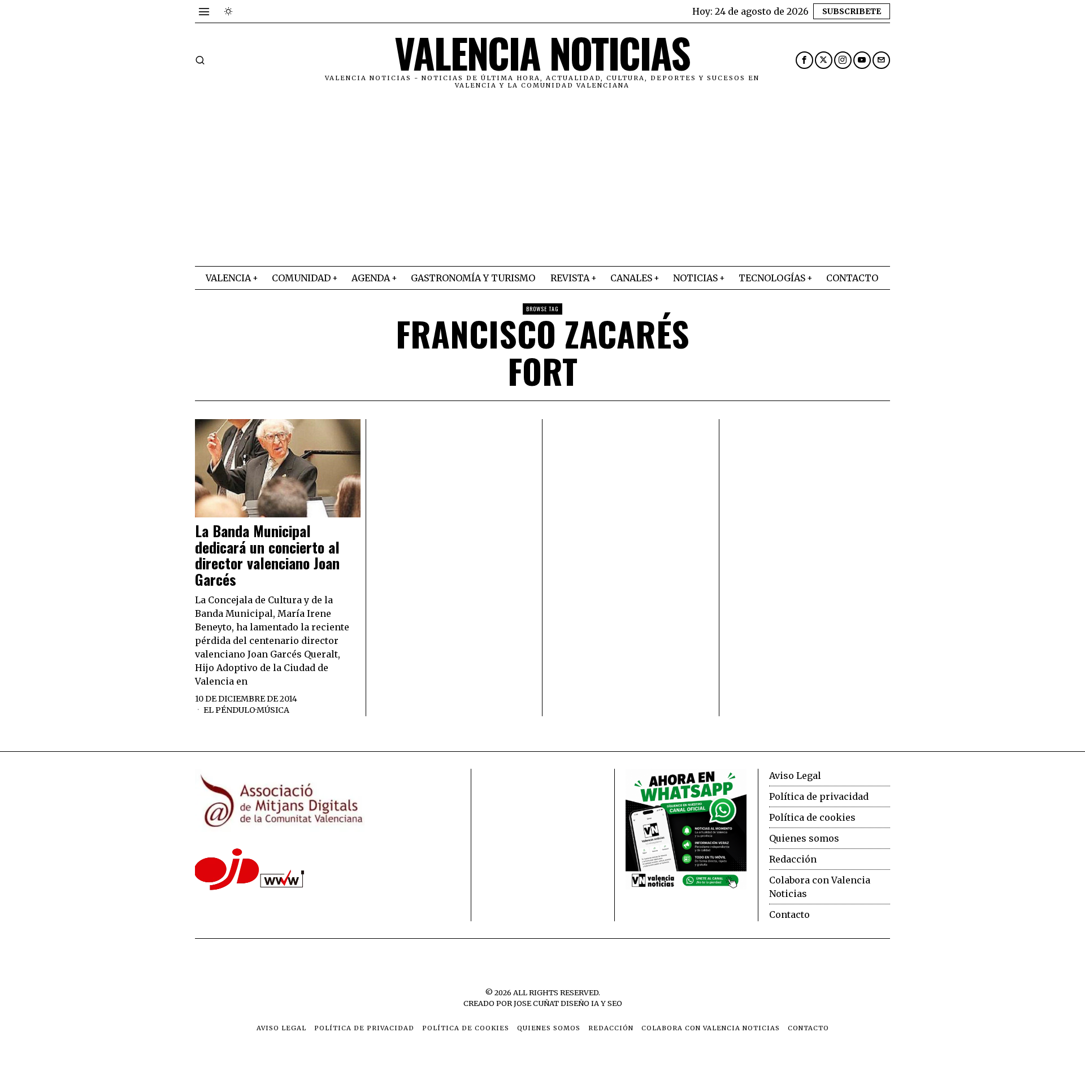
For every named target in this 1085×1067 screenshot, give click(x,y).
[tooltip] (804, 60)
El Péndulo (229, 710)
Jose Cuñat (536, 1003)
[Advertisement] (542, 181)
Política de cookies (812, 817)
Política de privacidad (819, 796)
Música (273, 710)
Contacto (789, 914)
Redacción (793, 859)
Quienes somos (804, 838)
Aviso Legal (795, 775)
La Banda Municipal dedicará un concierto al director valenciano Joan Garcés (267, 555)
